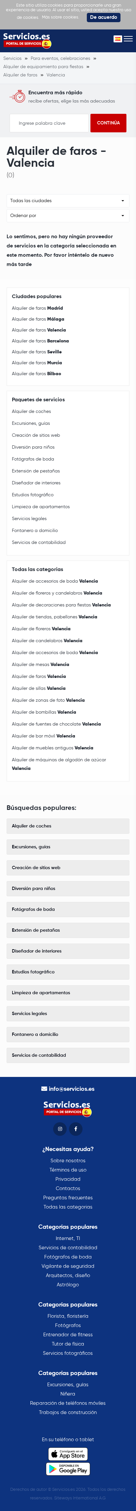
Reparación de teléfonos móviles (68, 1403)
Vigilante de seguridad (68, 1266)
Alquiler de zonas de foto (48, 700)
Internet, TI (68, 1238)
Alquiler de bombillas (44, 712)
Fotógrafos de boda (33, 459)
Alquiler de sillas (39, 688)
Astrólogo (68, 1284)
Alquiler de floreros (41, 629)
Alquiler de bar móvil (43, 736)
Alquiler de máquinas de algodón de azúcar (59, 764)
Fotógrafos (68, 1325)
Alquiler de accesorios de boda (55, 581)
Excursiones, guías (31, 423)
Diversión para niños (33, 447)
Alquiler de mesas (40, 664)
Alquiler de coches (31, 411)
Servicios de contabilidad (39, 542)
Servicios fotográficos (68, 1353)
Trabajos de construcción (68, 1412)
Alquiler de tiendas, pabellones (54, 617)
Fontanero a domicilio (35, 530)
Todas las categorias (68, 1207)
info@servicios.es (71, 1089)
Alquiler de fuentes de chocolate (56, 724)
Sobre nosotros (68, 1160)
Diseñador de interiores (36, 483)
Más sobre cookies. (60, 17)
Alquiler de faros (37, 308)
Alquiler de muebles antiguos (52, 748)
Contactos (68, 1188)
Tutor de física (68, 1344)
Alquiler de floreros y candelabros (57, 593)
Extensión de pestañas (36, 471)
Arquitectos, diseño (68, 1275)
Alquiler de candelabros (47, 641)
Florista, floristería (68, 1316)
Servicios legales (29, 518)
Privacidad (68, 1179)
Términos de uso (68, 1170)
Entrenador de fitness (68, 1334)
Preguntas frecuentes (68, 1197)
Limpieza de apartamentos (41, 507)
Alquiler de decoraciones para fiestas (61, 605)
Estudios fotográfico (32, 495)
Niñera (67, 1394)
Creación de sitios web (36, 435)
